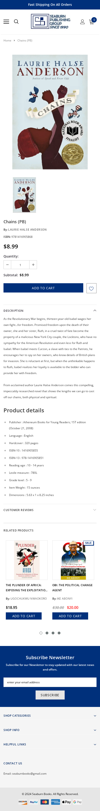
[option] (50, 112)
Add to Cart (23, 616)
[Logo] (50, 20)
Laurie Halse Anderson (27, 230)
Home (7, 40)
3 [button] (53, 633)
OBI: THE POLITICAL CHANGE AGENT (72, 587)
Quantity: (11, 256)
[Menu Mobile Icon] (6, 22)
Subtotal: (10, 275)
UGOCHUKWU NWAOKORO (28, 599)
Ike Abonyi (64, 599)
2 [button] (47, 633)
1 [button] (41, 633)
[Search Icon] (16, 21)
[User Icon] (82, 21)
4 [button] (59, 633)
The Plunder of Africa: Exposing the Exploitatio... (26, 587)
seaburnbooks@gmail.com (29, 774)
